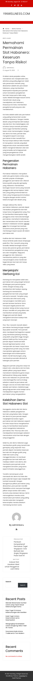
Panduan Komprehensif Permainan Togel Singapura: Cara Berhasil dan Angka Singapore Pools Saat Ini (21, 547)
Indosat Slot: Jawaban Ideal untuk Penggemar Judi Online (12, 564)
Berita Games (7, 38)
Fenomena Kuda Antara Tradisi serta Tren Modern (15, 632)
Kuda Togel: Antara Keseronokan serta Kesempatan (12, 618)
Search (8, 582)
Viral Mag (22, 676)
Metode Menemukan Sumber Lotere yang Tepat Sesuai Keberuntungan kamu (16, 605)
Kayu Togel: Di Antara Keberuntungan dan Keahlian (16, 611)
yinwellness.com (16, 14)
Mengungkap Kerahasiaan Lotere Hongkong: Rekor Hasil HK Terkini (16, 626)
